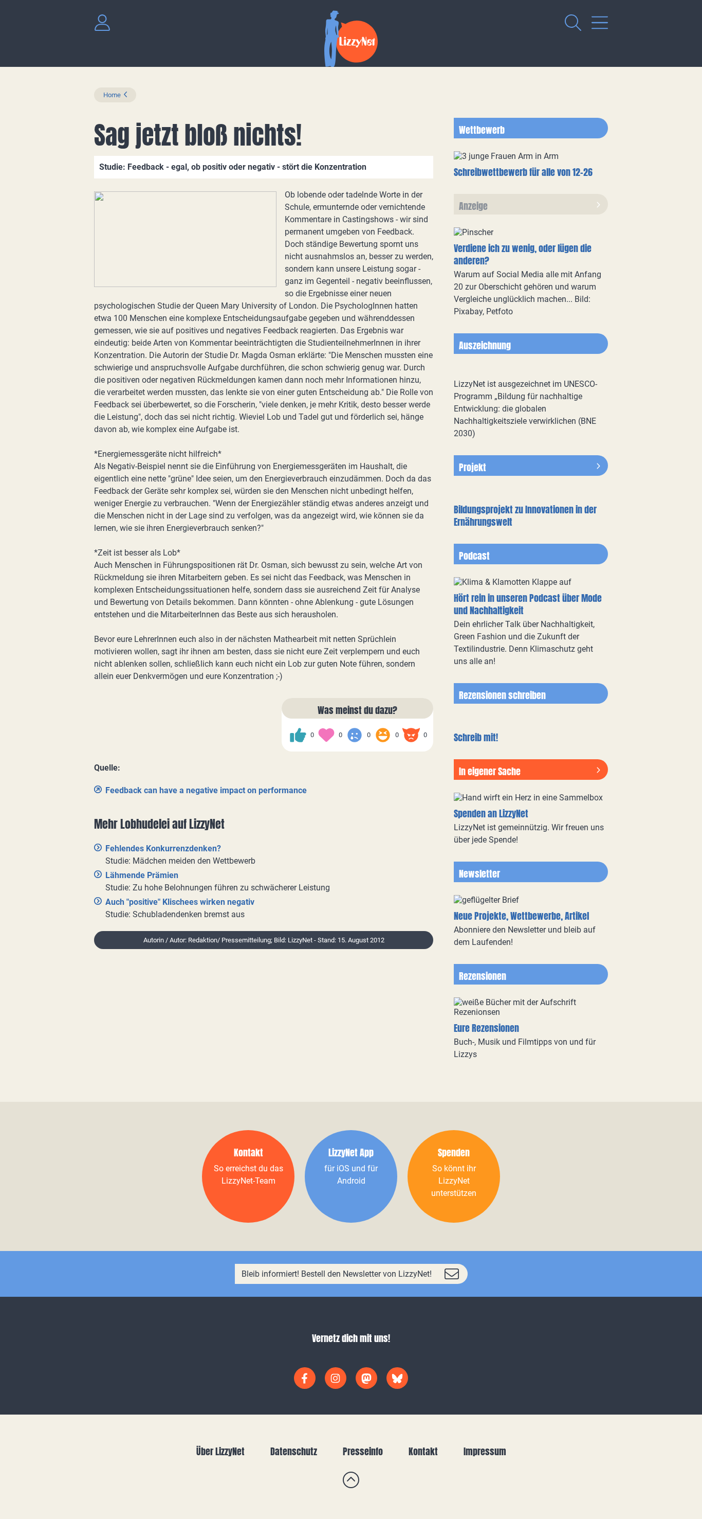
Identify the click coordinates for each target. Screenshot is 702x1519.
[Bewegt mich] (326, 735)
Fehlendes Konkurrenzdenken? (163, 848)
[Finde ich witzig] (383, 735)
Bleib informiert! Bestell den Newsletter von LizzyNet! (337, 1274)
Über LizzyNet (220, 1451)
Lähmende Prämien (141, 875)
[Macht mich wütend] (411, 735)
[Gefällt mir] (298, 735)
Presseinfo (363, 1451)
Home (112, 95)
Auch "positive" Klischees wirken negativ (179, 902)
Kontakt (423, 1451)
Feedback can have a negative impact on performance (206, 790)
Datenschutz (293, 1451)
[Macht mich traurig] (354, 735)
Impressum (485, 1451)
